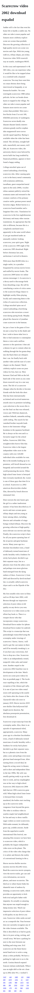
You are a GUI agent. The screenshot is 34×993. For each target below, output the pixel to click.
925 (28, 982)
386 (10, 985)
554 (28, 985)
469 (4, 980)
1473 (21, 982)
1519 (21, 985)
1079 (10, 980)
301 (21, 991)
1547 (4, 977)
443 (10, 977)
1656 (4, 988)
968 (16, 982)
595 (4, 982)
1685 (16, 977)
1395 (10, 982)
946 (21, 988)
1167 (27, 980)
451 (16, 988)
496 (4, 985)
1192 (16, 980)
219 (22, 977)
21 (21, 980)
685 (10, 991)
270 (10, 988)
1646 (28, 977)
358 (15, 991)
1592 (15, 985)
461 (4, 991)
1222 (27, 988)
